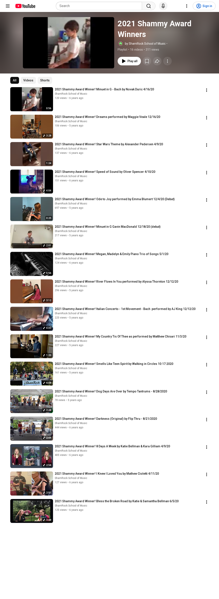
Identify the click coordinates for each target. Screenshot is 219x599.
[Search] (148, 6)
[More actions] (167, 61)
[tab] (14, 80)
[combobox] (100, 6)
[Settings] (186, 6)
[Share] (157, 61)
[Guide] (7, 6)
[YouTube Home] (25, 6)
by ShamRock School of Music (145, 43)
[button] (68, 42)
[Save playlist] (147, 61)
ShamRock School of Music (71, 93)
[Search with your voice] (163, 6)
